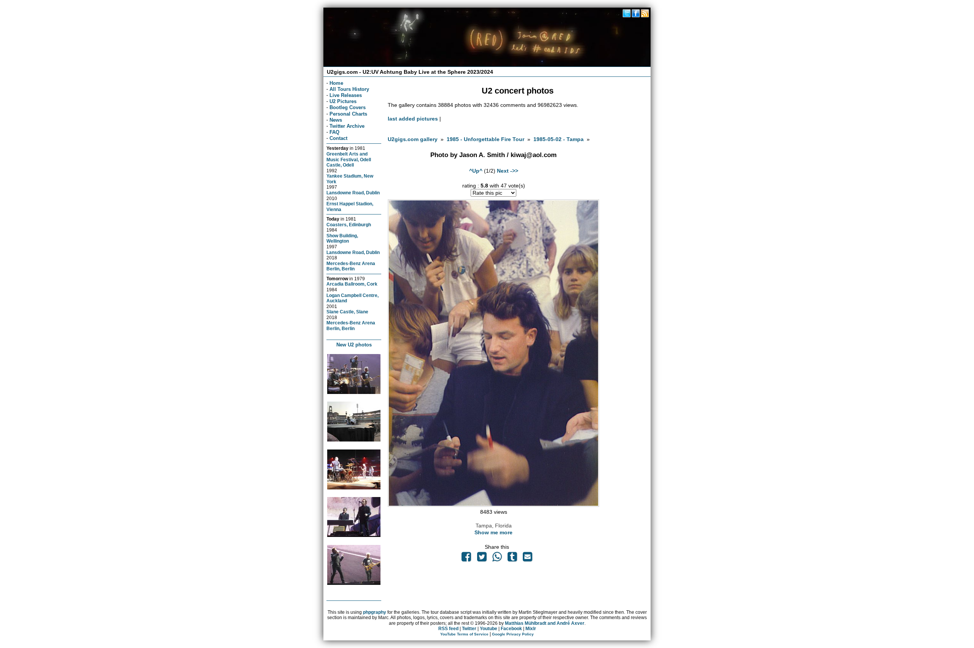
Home (336, 83)
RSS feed (448, 628)
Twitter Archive (346, 126)
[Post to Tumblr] (512, 559)
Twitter (469, 628)
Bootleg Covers (347, 107)
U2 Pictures (342, 101)
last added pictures (413, 119)
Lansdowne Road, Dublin (353, 192)
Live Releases (345, 95)
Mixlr (530, 628)
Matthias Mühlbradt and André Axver (544, 623)
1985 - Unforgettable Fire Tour (485, 139)
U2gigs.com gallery (413, 139)
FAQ (334, 132)
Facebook (511, 628)
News (335, 120)
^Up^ (475, 171)
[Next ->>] (493, 505)
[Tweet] (481, 559)
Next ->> (507, 171)
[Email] (527, 559)
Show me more (493, 532)
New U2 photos (354, 345)
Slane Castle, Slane (347, 311)
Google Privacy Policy (513, 634)
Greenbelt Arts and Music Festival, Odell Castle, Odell (348, 159)
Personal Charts (348, 114)
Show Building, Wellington (342, 238)
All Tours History (349, 89)
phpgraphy (374, 612)
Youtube (488, 628)
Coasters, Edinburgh (348, 224)
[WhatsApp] (497, 559)
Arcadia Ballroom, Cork (351, 283)
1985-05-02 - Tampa (558, 139)
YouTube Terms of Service (464, 634)
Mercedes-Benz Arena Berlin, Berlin (350, 266)
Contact (338, 138)
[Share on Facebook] (466, 559)
